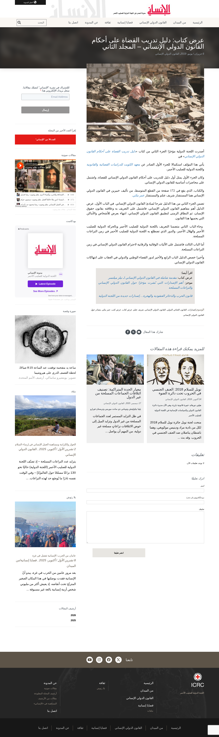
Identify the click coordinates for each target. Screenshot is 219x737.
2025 (73, 620)
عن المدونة (91, 22)
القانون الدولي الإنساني (153, 22)
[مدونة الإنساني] (109, 9)
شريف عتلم (138, 310)
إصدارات (192, 310)
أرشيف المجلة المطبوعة (45, 693)
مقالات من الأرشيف (47, 698)
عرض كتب (116, 310)
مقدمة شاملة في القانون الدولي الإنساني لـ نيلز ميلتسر (142, 277)
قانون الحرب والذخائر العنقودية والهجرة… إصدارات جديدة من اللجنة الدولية (145, 295)
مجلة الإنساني (71, 209)
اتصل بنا (73, 22)
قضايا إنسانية (125, 22)
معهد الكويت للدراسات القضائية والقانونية (113, 164)
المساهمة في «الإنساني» (45, 703)
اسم (202, 486)
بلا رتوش (101, 688)
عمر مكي (138, 195)
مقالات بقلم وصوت (59, 209)
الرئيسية (197, 22)
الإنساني (73, 299)
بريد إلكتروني (195, 497)
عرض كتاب (127, 310)
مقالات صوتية (50, 688)
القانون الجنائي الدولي (177, 310)
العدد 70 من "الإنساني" (45, 139)
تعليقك (201, 509)
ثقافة (108, 22)
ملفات (150, 710)
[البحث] (19, 22)
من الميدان (179, 22)
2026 (73, 615)
